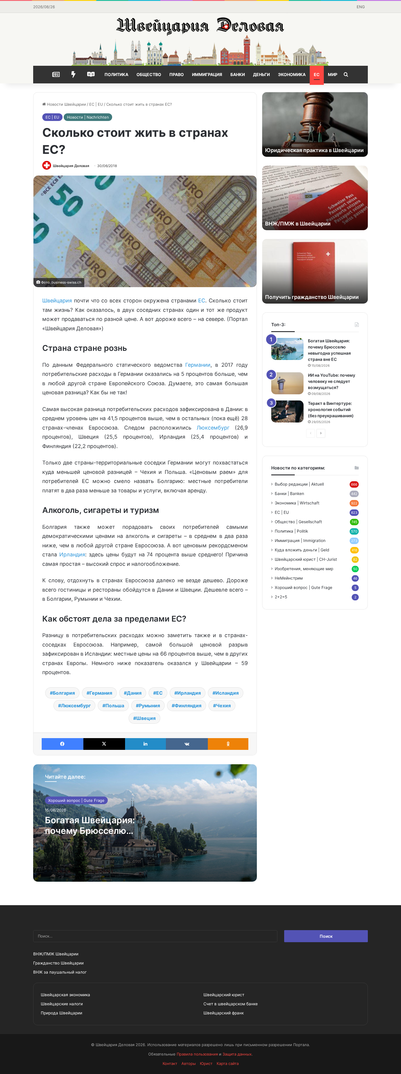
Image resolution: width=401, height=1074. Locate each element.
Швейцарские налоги (62, 1003)
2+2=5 (281, 597)
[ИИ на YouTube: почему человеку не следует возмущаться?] (287, 383)
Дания (134, 693)
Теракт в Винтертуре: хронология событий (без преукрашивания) (331, 409)
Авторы (188, 1063)
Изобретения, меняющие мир (304, 568)
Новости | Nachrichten (88, 117)
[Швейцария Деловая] (200, 39)
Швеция (146, 718)
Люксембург (213, 428)
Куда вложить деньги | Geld (302, 550)
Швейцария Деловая (71, 166)
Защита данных (237, 1054)
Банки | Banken (289, 493)
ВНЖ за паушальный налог (60, 972)
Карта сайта (228, 1063)
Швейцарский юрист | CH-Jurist (306, 559)
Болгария (64, 693)
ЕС (317, 74)
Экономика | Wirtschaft (297, 503)
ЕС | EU (96, 104)
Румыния (149, 705)
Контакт (170, 1063)
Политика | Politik (291, 531)
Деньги (261, 74)
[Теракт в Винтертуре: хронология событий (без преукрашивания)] (287, 411)
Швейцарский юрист (223, 994)
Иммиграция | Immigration (300, 540)
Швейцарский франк (223, 1013)
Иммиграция (207, 74)
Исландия (227, 693)
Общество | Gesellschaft (298, 521)
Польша (114, 705)
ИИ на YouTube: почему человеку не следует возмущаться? (331, 381)
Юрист (206, 1063)
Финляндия (188, 705)
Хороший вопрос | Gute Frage (76, 800)
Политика (116, 74)
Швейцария (57, 300)
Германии (197, 365)
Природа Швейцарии (61, 1013)
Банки (237, 74)
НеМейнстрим (289, 578)
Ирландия (72, 554)
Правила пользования (197, 1054)
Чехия (223, 705)
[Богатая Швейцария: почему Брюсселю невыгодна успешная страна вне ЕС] (287, 349)
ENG (361, 6)
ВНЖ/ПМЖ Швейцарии (55, 954)
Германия (101, 693)
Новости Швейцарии (66, 104)
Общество (149, 74)
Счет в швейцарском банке (230, 1003)
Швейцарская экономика (65, 994)
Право (176, 74)
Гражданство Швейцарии (58, 963)
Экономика (292, 74)
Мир (332, 74)
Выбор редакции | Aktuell (299, 484)
